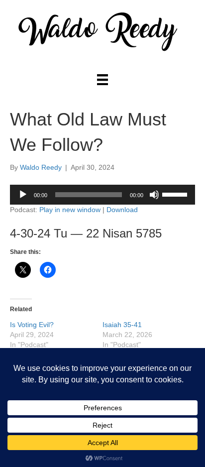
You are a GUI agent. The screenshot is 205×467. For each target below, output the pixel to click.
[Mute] (154, 195)
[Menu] (102, 79)
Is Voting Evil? (32, 325)
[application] (102, 195)
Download (122, 210)
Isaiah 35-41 (122, 325)
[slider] (176, 194)
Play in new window (70, 210)
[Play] (23, 195)
